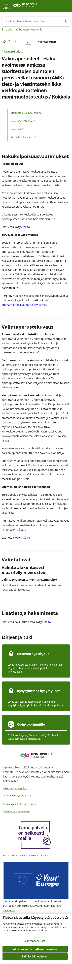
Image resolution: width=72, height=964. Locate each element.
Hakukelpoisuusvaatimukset (26, 112)
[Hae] (65, 21)
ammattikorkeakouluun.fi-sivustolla (24, 305)
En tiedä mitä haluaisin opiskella (22, 29)
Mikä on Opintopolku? (15, 788)
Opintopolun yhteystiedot (17, 795)
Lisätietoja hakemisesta (24, 137)
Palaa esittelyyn (13, 51)
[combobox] (33, 21)
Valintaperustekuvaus (23, 120)
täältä (26, 227)
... (28, 42)
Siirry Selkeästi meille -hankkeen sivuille (25, 855)
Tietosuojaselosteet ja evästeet (20, 804)
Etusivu (13, 41)
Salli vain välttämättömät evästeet (35, 949)
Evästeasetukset (34, 941)
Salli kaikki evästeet (35, 956)
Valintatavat (17, 129)
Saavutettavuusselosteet (16, 811)
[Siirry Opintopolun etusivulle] (26, 6)
